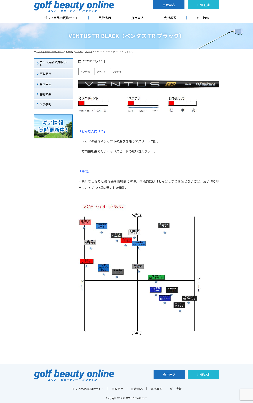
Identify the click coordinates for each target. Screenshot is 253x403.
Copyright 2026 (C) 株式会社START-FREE (126, 397)
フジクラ (117, 71)
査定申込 (168, 4)
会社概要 (170, 17)
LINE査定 (203, 4)
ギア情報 (203, 17)
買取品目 (105, 17)
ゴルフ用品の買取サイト (61, 17)
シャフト (101, 71)
